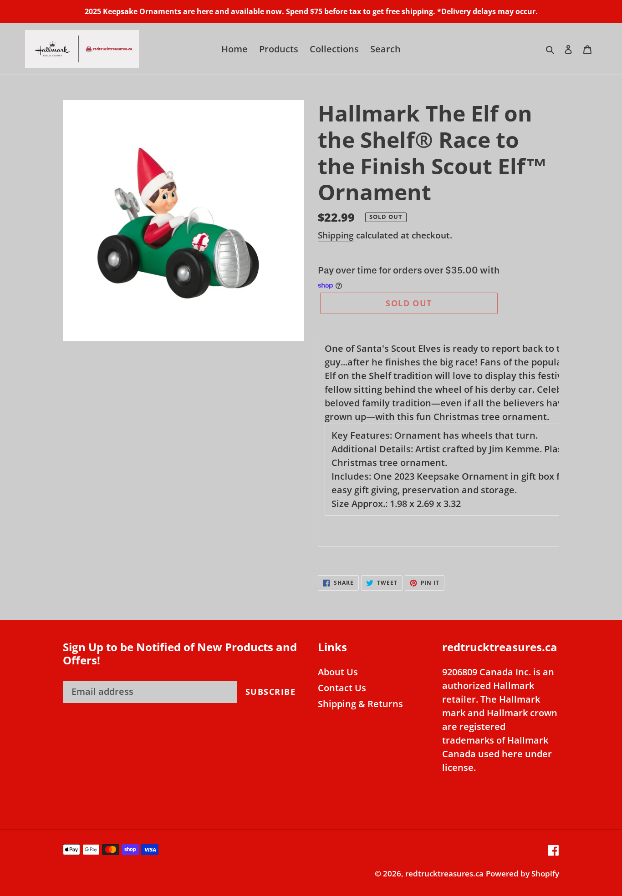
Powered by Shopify (522, 873)
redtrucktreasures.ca (444, 873)
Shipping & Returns (360, 704)
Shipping (336, 235)
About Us (338, 672)
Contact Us (342, 688)
